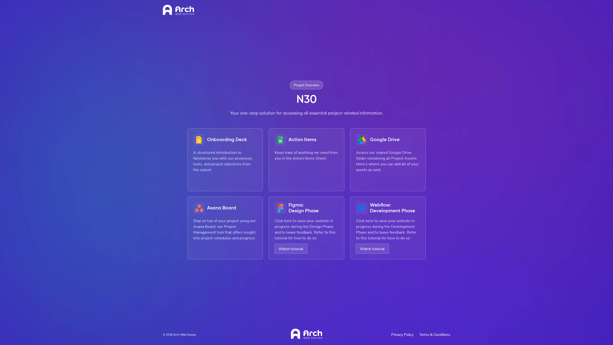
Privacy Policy (402, 334)
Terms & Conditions (434, 334)
